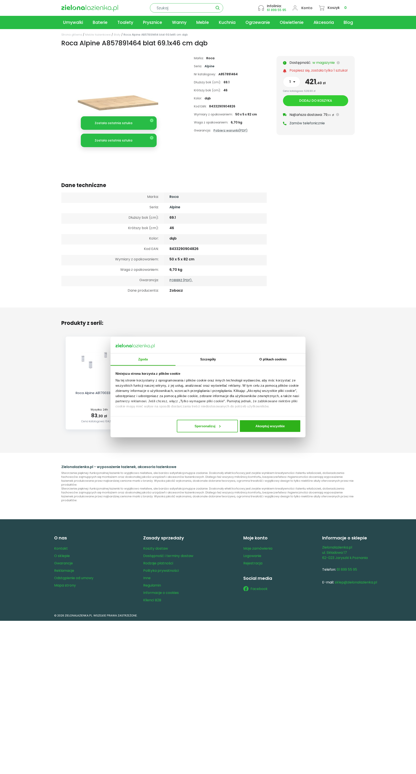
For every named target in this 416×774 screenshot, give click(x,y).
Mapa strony (65, 585)
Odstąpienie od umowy (73, 577)
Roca (174, 196)
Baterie (100, 22)
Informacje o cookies (161, 592)
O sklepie (62, 555)
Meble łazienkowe (98, 35)
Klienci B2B (152, 600)
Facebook (259, 588)
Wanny (179, 22)
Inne (147, 577)
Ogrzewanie (257, 22)
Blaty (117, 35)
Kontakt (61, 548)
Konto (307, 7)
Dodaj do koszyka (315, 100)
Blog (348, 22)
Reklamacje (64, 570)
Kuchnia (227, 22)
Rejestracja (252, 563)
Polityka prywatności (161, 570)
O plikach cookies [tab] (273, 359)
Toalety (125, 22)
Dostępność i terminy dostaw (168, 555)
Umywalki (73, 22)
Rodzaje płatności (158, 563)
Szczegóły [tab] (208, 359)
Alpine (209, 66)
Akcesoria (324, 22)
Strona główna (71, 35)
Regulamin (152, 585)
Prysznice (152, 22)
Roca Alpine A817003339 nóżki (99, 393)
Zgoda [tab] (143, 359)
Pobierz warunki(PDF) (230, 130)
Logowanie (252, 555)
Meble (202, 22)
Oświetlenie (292, 22)
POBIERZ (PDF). (181, 280)
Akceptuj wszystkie (270, 426)
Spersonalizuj (205, 426)
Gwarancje (63, 563)
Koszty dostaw (155, 548)
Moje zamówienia (257, 548)
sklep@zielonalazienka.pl (356, 582)
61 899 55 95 (276, 10)
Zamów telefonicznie (307, 123)
